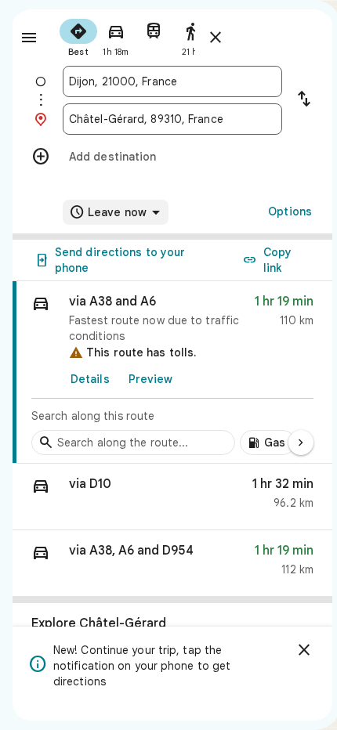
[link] (172, 372)
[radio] (78, 36)
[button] (172, 497)
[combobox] (172, 81)
